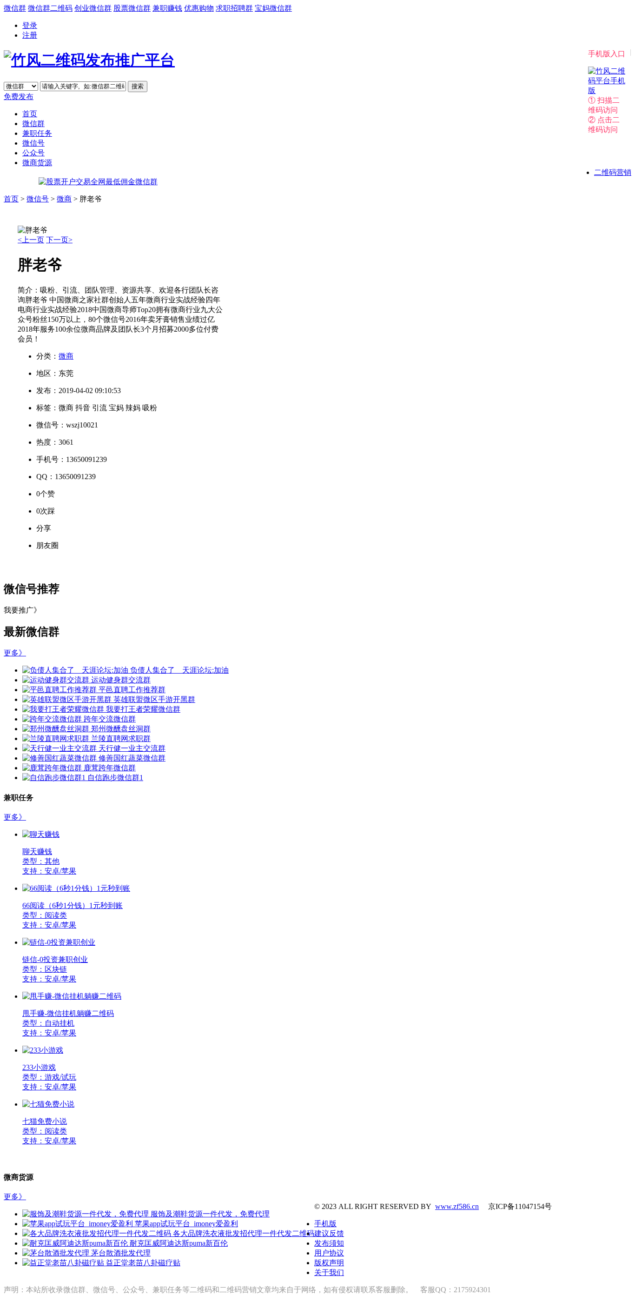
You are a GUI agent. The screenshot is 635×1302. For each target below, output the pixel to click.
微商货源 (37, 163)
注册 (29, 35)
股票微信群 (132, 8)
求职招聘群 (234, 8)
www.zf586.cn (457, 1206)
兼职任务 (37, 133)
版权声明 (329, 1263)
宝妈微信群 (273, 8)
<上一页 (31, 240)
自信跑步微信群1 (115, 777)
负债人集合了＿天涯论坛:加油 (179, 670)
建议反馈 (329, 1233)
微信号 (33, 143)
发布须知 (329, 1243)
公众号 (33, 153)
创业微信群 (93, 8)
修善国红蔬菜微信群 (132, 758)
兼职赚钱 (167, 8)
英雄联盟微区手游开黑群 (154, 699)
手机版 (325, 1224)
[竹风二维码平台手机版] (606, 90)
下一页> (59, 240)
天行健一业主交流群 (132, 748)
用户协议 (329, 1253)
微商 (64, 199)
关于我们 (329, 1272)
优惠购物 (199, 8)
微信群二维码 (50, 8)
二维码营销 (612, 172)
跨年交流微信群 (110, 719)
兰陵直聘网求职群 (121, 738)
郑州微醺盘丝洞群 (121, 729)
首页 (29, 114)
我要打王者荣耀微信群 (143, 709)
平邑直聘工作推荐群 (132, 690)
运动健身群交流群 (121, 680)
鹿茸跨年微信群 (110, 768)
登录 (29, 25)
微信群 (15, 8)
